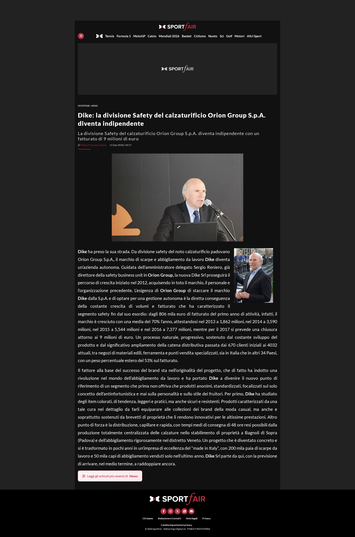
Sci (222, 36)
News (94, 105)
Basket (186, 36)
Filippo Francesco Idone (93, 145)
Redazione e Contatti (169, 518)
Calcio (152, 36)
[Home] (99, 36)
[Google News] (184, 511)
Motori (239, 36)
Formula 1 (124, 36)
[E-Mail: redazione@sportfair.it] (191, 511)
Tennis (109, 36)
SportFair (84, 105)
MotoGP (139, 36)
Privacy (206, 518)
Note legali (191, 518)
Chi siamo (148, 518)
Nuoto (212, 36)
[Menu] (81, 36)
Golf (229, 36)
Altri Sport (254, 36)
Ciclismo (200, 36)
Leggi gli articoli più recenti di (112, 476)
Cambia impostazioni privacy (176, 525)
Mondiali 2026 (169, 36)
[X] (177, 511)
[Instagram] (170, 511)
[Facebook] (163, 511)
